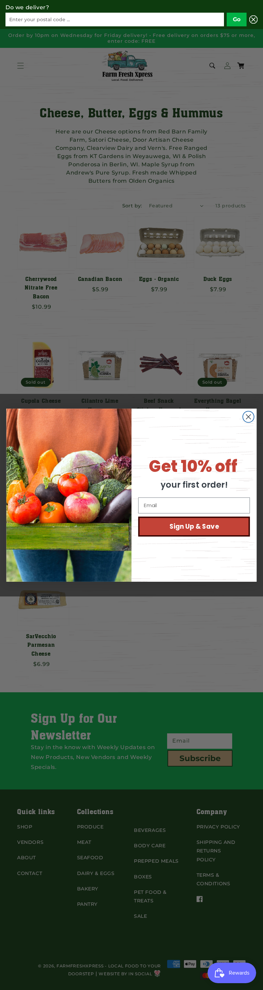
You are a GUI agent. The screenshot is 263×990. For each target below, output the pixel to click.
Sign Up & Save (194, 526)
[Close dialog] (248, 416)
